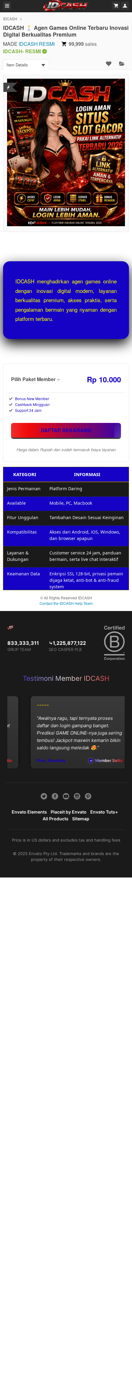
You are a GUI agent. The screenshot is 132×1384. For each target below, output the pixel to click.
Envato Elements (29, 811)
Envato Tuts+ (104, 811)
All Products (55, 818)
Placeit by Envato (69, 811)
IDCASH (10, 18)
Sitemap (80, 818)
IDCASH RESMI (37, 43)
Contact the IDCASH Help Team (66, 603)
